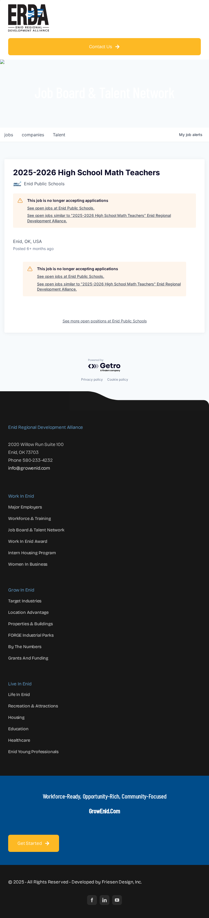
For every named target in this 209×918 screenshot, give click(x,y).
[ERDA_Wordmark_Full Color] (28, 7)
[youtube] (117, 900)
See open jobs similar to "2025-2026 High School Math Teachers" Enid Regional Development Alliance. (99, 218)
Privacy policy (92, 379)
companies (33, 134)
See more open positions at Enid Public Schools (105, 321)
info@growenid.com (29, 468)
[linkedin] (104, 900)
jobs (8, 134)
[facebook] (92, 900)
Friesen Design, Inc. (122, 882)
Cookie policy (117, 379)
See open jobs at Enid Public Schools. (60, 208)
